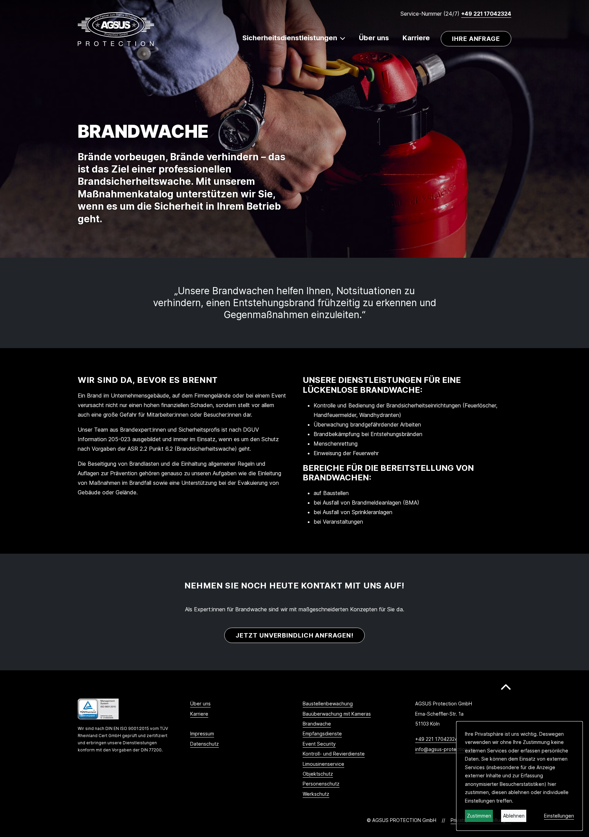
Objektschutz (318, 774)
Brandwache (317, 724)
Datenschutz (204, 744)
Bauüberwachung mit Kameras (337, 714)
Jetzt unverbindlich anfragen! (294, 635)
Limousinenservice (323, 764)
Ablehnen (514, 816)
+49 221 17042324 (486, 13)
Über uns (374, 38)
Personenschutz (321, 784)
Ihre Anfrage (476, 38)
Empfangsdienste (322, 733)
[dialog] (519, 776)
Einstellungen (559, 816)
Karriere (416, 38)
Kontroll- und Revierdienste (334, 754)
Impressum (202, 733)
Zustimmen (479, 816)
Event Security (319, 744)
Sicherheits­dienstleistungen (289, 38)
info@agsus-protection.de (445, 749)
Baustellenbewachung (328, 703)
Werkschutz (316, 794)
